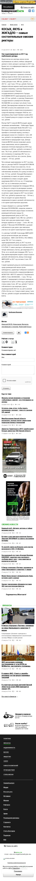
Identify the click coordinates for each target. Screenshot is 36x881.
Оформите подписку (23, 714)
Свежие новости (10, 524)
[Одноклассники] (28, 333)
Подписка (7, 835)
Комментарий (6, 364)
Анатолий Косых (25, 327)
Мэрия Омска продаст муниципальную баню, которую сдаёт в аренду (17, 577)
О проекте (7, 822)
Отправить (6, 388)
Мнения (6, 800)
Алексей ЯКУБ (7, 324)
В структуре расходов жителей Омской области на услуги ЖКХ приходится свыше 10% (17, 687)
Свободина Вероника (15, 312)
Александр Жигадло (20, 324)
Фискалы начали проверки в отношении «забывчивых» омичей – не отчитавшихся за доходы (17, 400)
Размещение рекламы (11, 818)
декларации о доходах (10, 327)
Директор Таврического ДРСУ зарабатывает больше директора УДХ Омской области (18, 430)
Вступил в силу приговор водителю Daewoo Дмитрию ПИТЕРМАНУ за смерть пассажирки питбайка (18, 539)
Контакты (7, 826)
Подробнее (16, 868)
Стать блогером (9, 831)
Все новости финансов (9, 696)
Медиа (6, 787)
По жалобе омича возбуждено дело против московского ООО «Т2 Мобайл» (17, 548)
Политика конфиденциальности (17, 863)
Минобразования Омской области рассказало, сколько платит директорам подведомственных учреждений (16, 420)
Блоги (6, 809)
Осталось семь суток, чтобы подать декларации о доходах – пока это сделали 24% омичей (17, 410)
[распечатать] (18, 334)
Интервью (7, 796)
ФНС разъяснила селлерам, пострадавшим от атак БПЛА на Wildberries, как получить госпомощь (16, 664)
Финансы (7, 605)
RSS (5, 840)
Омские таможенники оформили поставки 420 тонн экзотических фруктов (17, 585)
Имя (3, 357)
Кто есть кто (8, 792)
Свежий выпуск (9, 783)
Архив (6, 813)
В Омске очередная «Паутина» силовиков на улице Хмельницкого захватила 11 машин (17, 568)
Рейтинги (7, 805)
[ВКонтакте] (25, 333)
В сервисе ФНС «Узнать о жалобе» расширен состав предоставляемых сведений (16, 675)
